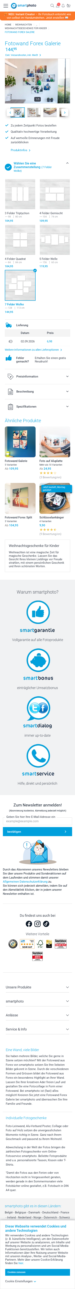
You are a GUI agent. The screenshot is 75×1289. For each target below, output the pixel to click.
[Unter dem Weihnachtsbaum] (36, 24)
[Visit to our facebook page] (29, 924)
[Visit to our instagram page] (37, 924)
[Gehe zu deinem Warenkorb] (68, 5)
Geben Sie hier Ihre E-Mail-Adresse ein (30, 817)
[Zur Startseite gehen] (23, 6)
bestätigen (14, 831)
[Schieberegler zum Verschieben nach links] (10, 112)
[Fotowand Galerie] (20, 441)
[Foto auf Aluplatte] (54, 441)
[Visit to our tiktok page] (46, 924)
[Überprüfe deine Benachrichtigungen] (63, 5)
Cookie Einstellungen (18, 1281)
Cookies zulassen (17, 1272)
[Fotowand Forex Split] (20, 498)
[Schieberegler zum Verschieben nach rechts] (64, 112)
